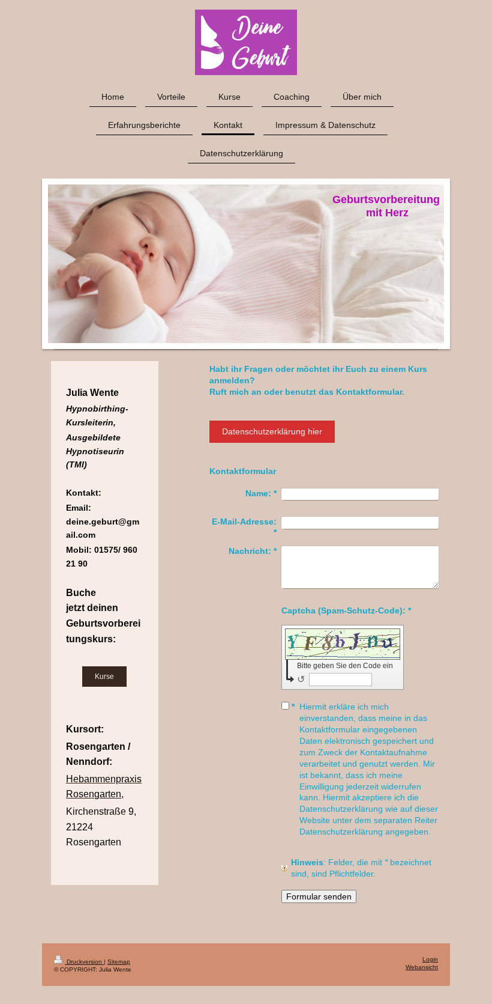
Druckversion (84, 961)
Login (430, 959)
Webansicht (422, 967)
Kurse (104, 676)
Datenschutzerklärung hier (272, 431)
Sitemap (118, 961)
